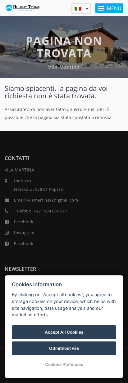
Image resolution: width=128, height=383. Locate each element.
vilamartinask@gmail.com (52, 200)
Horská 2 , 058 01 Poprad (38, 189)
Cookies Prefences (64, 364)
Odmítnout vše (64, 348)
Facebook (23, 222)
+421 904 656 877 (50, 211)
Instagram (24, 232)
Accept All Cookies (64, 332)
